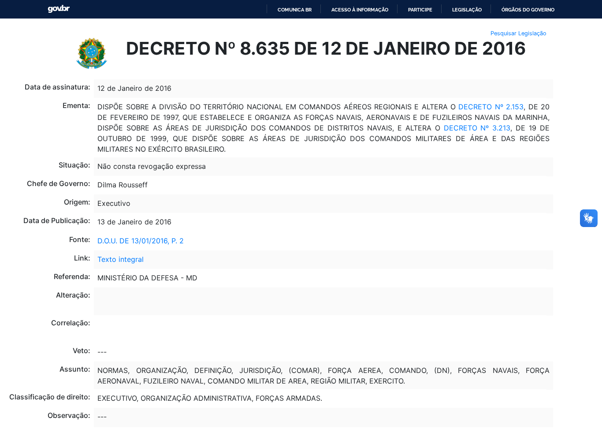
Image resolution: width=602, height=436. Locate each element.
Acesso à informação (359, 10)
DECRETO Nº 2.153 (490, 106)
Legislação (467, 10)
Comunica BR (295, 10)
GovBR (59, 9)
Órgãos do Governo (528, 10)
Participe (420, 10)
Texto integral (120, 259)
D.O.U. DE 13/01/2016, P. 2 (140, 240)
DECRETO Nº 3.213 (477, 127)
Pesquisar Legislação (518, 33)
